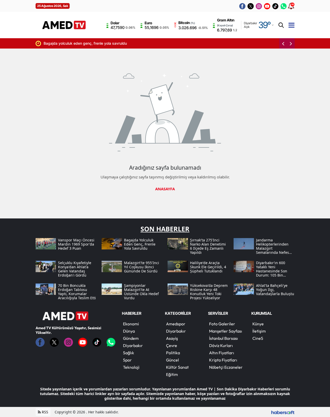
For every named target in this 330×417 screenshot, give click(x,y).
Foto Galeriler (222, 323)
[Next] (291, 43)
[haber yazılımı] (282, 412)
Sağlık (128, 352)
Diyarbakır (133, 345)
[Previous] (283, 43)
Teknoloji (131, 367)
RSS (44, 412)
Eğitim (172, 374)
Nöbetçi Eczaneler (226, 367)
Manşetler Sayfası (225, 331)
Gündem (131, 338)
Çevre (171, 345)
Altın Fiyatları (221, 352)
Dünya (129, 331)
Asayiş (172, 338)
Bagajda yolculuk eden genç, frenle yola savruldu (77, 43)
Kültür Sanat (177, 367)
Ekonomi (131, 323)
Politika (173, 352)
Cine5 (257, 338)
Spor (127, 360)
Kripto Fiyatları (223, 360)
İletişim (259, 331)
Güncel (172, 360)
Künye (258, 323)
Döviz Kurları (221, 345)
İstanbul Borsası (223, 338)
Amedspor (175, 323)
